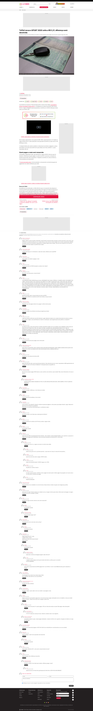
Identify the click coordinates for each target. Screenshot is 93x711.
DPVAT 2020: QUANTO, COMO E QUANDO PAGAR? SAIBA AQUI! (35, 183)
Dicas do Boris (40, 695)
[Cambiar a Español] (48, 702)
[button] (49, 4)
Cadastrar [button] (58, 698)
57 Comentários (23, 98)
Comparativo (30, 693)
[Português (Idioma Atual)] (45, 702)
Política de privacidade (71, 709)
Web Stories (49, 697)
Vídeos (39, 697)
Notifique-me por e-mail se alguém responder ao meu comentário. (36, 683)
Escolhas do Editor (50, 693)
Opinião (48, 692)
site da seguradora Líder (25, 162)
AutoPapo (22, 93)
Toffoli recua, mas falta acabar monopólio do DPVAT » (50, 201)
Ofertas (48, 699)
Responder (24, 246)
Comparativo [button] (32, 7)
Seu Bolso (48, 695)
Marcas (29, 692)
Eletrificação (40, 699)
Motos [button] (63, 7)
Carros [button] (21, 7)
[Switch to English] (46, 702)
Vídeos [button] (54, 7)
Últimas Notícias (40, 692)
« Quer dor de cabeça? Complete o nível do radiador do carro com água (28, 202)
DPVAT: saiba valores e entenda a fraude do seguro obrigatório (35, 136)
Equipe (20, 693)
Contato (20, 695)
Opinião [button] (71, 7)
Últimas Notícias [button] (43, 7)
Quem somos (21, 692)
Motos (39, 693)
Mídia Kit (20, 697)
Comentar (71, 685)
